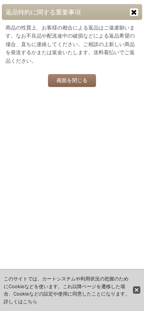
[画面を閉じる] (134, 12)
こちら (30, 301)
